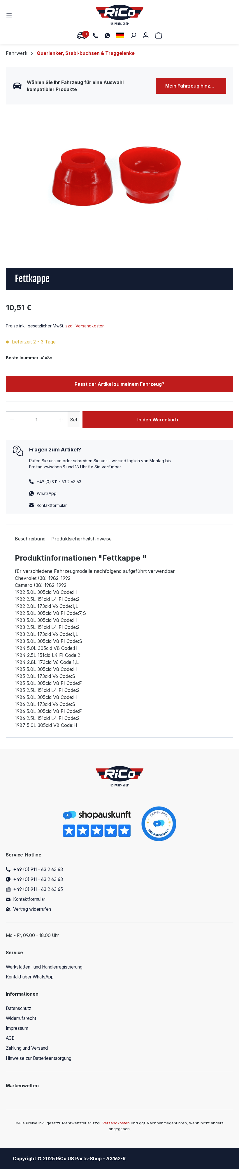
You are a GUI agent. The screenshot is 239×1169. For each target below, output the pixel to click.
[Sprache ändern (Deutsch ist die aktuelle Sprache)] (120, 35)
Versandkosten (116, 1123)
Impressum (17, 1028)
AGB (10, 1038)
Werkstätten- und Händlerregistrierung (44, 967)
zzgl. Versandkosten (85, 325)
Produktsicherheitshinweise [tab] (81, 539)
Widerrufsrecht (21, 1018)
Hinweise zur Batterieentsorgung (38, 1058)
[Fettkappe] (119, 179)
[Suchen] (133, 35)
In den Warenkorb (157, 420)
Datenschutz (18, 1008)
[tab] (30, 539)
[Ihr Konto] (145, 35)
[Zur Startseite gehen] (119, 15)
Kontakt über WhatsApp (30, 977)
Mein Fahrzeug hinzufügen (195, 86)
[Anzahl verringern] (12, 419)
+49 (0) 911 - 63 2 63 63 (38, 869)
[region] (119, 179)
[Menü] (11, 14)
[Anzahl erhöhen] (61, 419)
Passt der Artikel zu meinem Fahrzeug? (119, 384)
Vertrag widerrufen (32, 909)
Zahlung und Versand (27, 1048)
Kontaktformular (52, 505)
